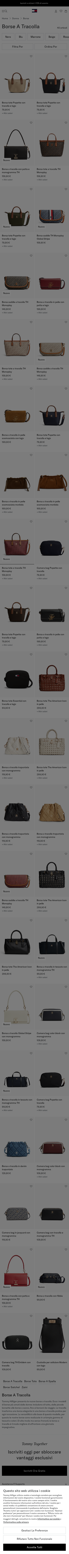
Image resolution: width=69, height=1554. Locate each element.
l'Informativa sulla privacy (16, 1522)
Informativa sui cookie (48, 1518)
